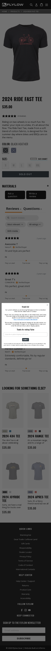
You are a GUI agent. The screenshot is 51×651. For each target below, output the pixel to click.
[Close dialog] (47, 304)
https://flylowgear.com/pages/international (25, 319)
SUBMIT (25, 340)
